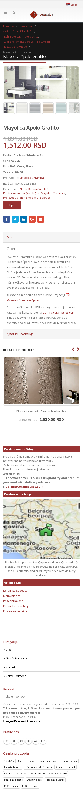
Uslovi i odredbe (16, 676)
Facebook (6, 219)
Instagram (28, 741)
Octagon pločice (34, 779)
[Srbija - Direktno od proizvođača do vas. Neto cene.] (41, 15)
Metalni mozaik (37, 773)
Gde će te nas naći (17, 658)
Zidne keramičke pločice (35, 198)
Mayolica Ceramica (32, 178)
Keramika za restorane (15, 773)
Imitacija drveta (69, 760)
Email (40, 219)
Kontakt (10, 667)
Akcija (23, 189)
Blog (8, 649)
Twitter (15, 219)
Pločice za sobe (11, 786)
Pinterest (21, 741)
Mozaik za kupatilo (13, 779)
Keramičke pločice (40, 189)
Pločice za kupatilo (55, 779)
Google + (32, 219)
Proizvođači (10, 198)
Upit (11, 205)
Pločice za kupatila (15, 611)
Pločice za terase (30, 786)
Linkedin (36, 741)
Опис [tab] (10, 237)
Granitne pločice (26, 760)
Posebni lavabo (13, 601)
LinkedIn (23, 219)
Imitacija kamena (12, 767)
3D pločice (9, 760)
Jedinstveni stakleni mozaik (38, 767)
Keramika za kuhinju (16, 606)
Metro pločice (11, 596)
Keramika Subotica (15, 591)
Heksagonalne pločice (48, 760)
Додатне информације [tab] (20, 334)
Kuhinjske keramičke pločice (21, 193)
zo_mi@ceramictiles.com (58, 312)
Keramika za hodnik (66, 767)
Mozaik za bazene (58, 773)
